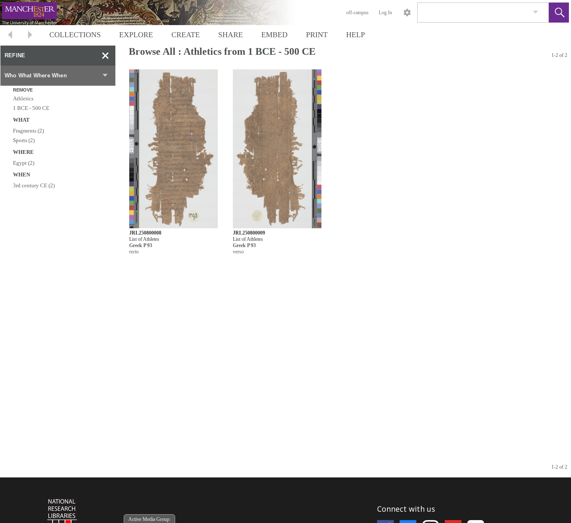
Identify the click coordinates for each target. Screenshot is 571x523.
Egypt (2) (23, 163)
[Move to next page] (30, 35)
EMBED (274, 35)
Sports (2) (24, 140)
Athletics (23, 98)
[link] (536, 12)
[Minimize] (105, 56)
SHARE (230, 35)
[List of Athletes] (173, 149)
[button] (559, 13)
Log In (385, 12)
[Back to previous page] (10, 35)
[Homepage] (157, 12)
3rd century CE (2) (34, 185)
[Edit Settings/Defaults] (407, 13)
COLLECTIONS (75, 35)
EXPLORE (136, 35)
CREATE (185, 35)
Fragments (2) (28, 131)
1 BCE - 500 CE (31, 108)
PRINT (317, 35)
